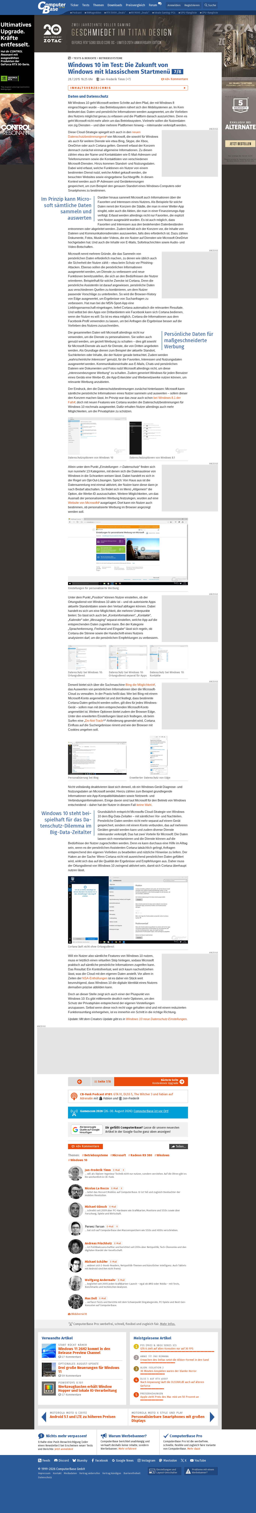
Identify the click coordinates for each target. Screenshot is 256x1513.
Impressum (44, 1473)
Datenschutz (45, 1477)
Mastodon (170, 1460)
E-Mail (116, 1170)
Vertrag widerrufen (89, 1473)
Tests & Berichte (84, 58)
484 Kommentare (86, 1146)
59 (71, 1375)
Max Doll (91, 1298)
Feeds (46, 1460)
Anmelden (174, 5)
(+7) (115, 79)
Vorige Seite (76, 1081)
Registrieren (192, 5)
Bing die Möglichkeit (139, 684)
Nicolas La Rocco (97, 1188)
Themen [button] (98, 5)
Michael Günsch (96, 1206)
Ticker (74, 5)
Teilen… (180, 1146)
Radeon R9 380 (141, 1155)
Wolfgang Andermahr (100, 1280)
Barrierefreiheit (132, 1473)
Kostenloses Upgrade (165, 1081)
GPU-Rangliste (188, 12)
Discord (63, 1460)
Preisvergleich (135, 5)
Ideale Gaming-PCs (164, 12)
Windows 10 (78, 1160)
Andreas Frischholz (98, 1243)
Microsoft (119, 1155)
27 (71, 1356)
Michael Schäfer (96, 1261)
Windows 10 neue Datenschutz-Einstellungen (156, 1019)
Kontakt (57, 1473)
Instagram (148, 1460)
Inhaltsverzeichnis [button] (90, 88)
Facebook (101, 1460)
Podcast (77, 12)
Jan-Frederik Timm (98, 1170)
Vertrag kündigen (111, 1473)
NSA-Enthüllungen (94, 978)
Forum (153, 5)
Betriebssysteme (110, 58)
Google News (125, 1460)
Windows (163, 1155)
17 (71, 1394)
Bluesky (82, 1460)
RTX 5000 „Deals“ (116, 12)
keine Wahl (144, 804)
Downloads (114, 5)
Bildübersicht (79, 1314)
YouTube (200, 1460)
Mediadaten (70, 1473)
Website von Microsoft (82, 502)
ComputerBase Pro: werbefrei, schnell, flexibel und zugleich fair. (124, 1324)
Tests (85, 5)
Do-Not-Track (94, 720)
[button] (210, 5)
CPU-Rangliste (210, 12)
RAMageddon (94, 12)
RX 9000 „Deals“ (140, 12)
